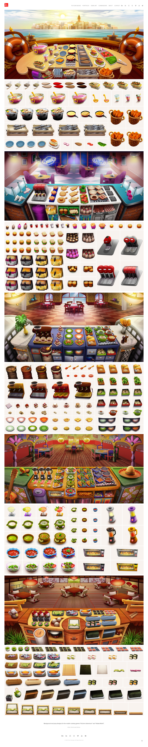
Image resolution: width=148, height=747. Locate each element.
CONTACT (117, 5)
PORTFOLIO (85, 5)
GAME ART (94, 5)
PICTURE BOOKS (76, 5)
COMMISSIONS (102, 5)
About (111, 5)
